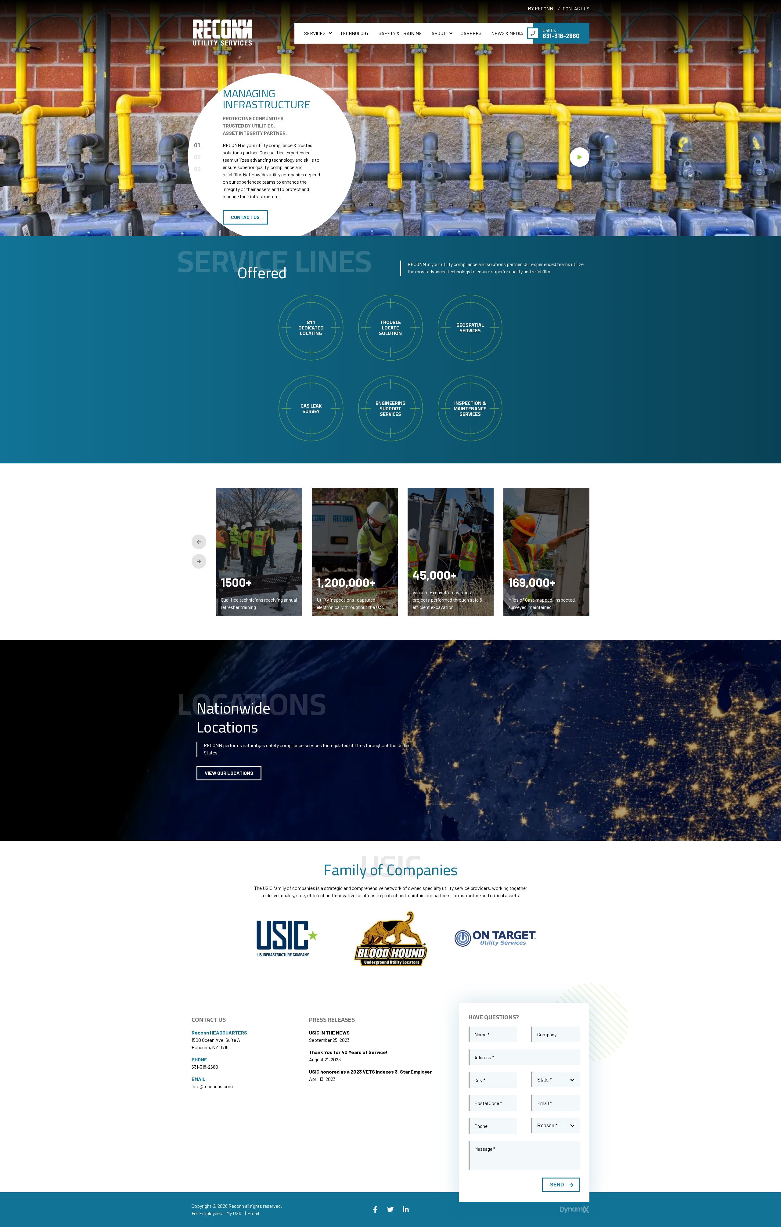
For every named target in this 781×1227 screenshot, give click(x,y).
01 (197, 145)
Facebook (375, 1209)
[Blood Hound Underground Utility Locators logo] (391, 939)
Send (557, 1184)
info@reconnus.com (212, 1086)
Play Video (579, 157)
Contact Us (245, 217)
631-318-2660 (205, 1067)
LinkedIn (405, 1209)
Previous (199, 541)
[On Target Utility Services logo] (495, 938)
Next (199, 561)
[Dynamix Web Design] (574, 1209)
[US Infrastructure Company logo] (286, 938)
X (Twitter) (390, 1209)
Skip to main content (26, 9)
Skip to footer (19, 16)
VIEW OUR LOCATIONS (229, 773)
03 (197, 169)
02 (197, 157)
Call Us (561, 33)
